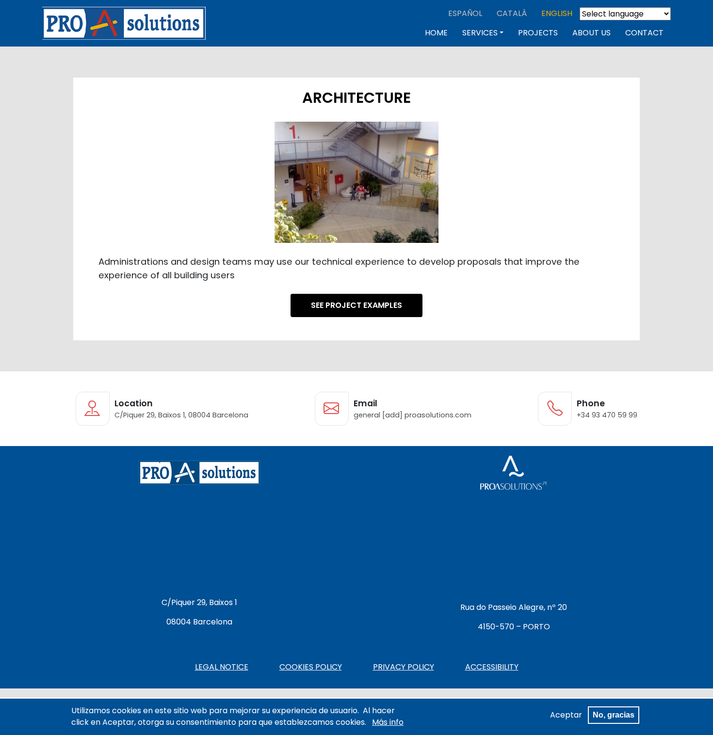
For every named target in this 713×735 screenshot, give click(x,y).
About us (591, 32)
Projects (538, 32)
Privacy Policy (403, 666)
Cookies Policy (310, 666)
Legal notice (221, 666)
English (556, 13)
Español (465, 13)
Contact (644, 32)
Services (480, 32)
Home (436, 32)
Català (512, 13)
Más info (388, 722)
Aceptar (566, 714)
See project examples (356, 305)
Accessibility (492, 666)
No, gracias (613, 715)
